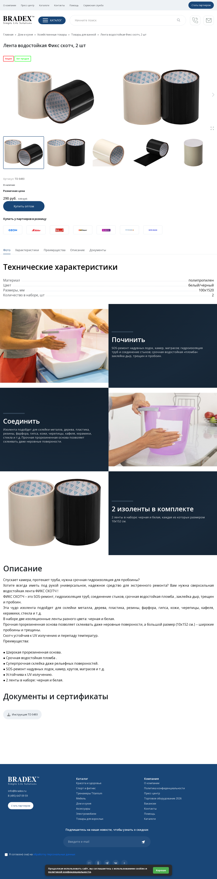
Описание (77, 250)
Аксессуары (83, 808)
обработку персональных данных (54, 854)
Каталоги (44, 5)
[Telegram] (107, 863)
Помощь (74, 5)
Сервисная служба (93, 5)
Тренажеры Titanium (89, 793)
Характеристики (27, 250)
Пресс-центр (27, 5)
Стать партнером (201, 5)
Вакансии (150, 803)
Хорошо (161, 870)
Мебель (81, 798)
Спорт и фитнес (86, 788)
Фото (6, 250)
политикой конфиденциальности (69, 871)
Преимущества (54, 250)
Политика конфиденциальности (164, 788)
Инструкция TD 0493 (25, 714)
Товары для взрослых (89, 819)
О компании (9, 5)
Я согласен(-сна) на (42, 854)
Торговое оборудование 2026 (163, 798)
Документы (97, 250)
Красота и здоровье (88, 783)
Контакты (59, 5)
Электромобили (86, 813)
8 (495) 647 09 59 (18, 795)
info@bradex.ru (17, 791)
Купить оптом (24, 206)
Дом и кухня (83, 803)
